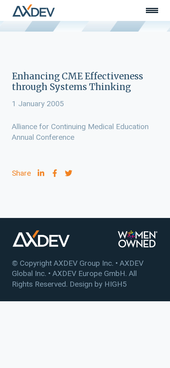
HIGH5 (115, 284)
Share (21, 173)
